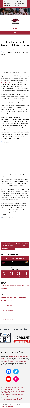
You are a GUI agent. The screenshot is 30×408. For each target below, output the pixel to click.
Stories (10, 49)
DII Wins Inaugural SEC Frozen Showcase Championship (12, 395)
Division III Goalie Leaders (7, 319)
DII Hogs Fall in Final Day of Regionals (12, 389)
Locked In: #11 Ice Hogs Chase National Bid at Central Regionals (13, 391)
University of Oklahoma (7, 82)
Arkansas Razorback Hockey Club (9, 26)
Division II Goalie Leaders (7, 310)
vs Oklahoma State (15, 262)
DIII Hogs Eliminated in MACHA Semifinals (13, 387)
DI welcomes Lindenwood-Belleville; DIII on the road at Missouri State (7, 246)
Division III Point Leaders (7, 315)
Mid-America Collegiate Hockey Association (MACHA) (15, 361)
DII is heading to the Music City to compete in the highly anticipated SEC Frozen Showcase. (14, 398)
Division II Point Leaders (6, 305)
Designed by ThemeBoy (7, 406)
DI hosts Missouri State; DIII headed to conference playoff (22, 245)
